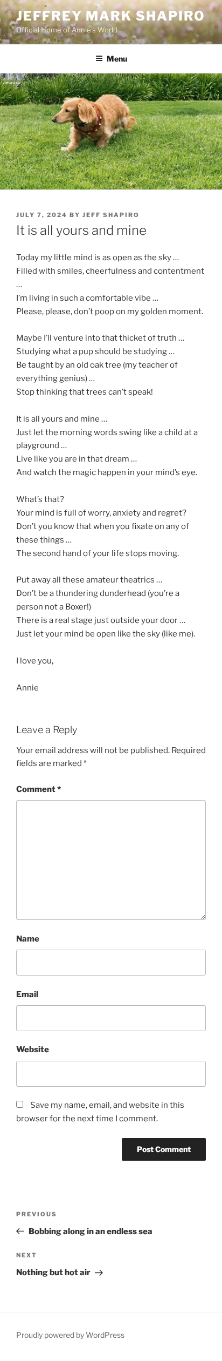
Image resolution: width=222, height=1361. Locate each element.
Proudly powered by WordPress (70, 1334)
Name (27, 939)
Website (32, 1049)
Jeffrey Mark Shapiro (110, 16)
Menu (117, 58)
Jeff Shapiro (111, 215)
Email (27, 994)
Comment (38, 789)
